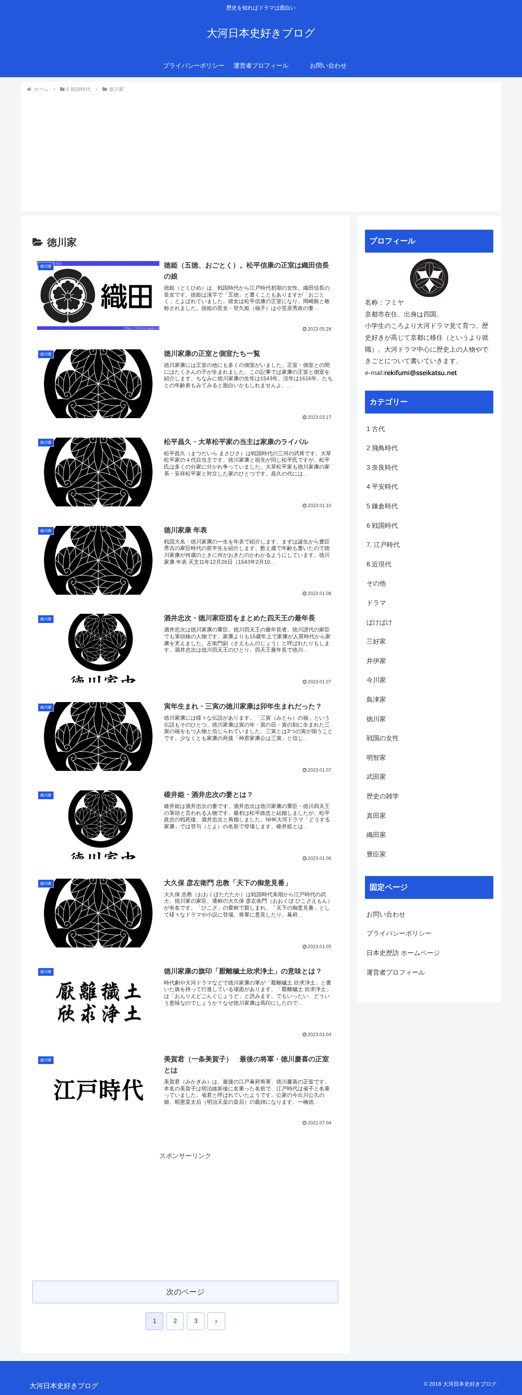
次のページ (185, 1292)
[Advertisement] (261, 151)
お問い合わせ (385, 914)
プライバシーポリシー (398, 933)
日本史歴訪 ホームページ (403, 953)
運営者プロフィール (395, 972)
